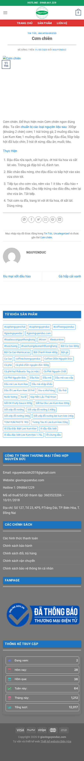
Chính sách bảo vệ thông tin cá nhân (28, 568)
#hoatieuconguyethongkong (19, 339)
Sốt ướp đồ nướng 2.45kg (41, 409)
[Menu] (5, 12)
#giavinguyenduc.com (39, 333)
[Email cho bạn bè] (45, 219)
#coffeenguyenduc (63, 326)
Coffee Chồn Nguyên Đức (58, 358)
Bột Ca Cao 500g (70, 346)
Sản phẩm (45, 23)
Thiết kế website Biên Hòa (55, 741)
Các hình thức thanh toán (20, 538)
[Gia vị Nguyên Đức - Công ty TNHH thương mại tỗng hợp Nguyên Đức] (42, 13)
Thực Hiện (10, 151)
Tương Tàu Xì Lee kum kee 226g (50, 422)
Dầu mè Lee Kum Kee (16, 384)
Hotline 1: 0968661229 (18, 487)
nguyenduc (59, 50)
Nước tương (10, 396)
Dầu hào (34, 377)
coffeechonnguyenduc (28, 358)
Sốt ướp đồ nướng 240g (17, 415)
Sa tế (24, 396)
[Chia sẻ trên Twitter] (38, 219)
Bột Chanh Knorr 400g (45, 352)
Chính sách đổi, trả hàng (20, 553)
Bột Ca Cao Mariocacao (17, 352)
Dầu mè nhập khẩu (42, 384)
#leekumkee (57, 339)
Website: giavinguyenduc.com (23, 480)
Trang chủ (25, 23)
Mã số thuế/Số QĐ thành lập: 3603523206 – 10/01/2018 (33, 497)
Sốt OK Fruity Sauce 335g (18, 403)
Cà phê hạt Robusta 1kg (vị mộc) (22, 371)
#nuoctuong (10, 346)
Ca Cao (8, 358)
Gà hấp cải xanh (70, 276)
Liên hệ (62, 23)
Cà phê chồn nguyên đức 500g (32, 364)
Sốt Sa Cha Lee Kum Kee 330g (52, 403)
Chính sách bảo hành (17, 546)
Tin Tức (32, 33)
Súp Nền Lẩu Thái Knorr (43, 396)
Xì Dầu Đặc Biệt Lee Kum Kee (20, 428)
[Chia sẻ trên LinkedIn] (59, 219)
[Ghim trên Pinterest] (52, 219)
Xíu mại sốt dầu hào (17, 276)
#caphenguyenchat (14, 326)
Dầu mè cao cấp (64, 377)
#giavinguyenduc (13, 333)
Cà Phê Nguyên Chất (55, 371)
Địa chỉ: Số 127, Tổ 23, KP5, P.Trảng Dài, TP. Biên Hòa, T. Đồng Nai (41, 510)
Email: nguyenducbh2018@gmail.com (29, 472)
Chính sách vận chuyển (19, 561)
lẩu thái (63, 390)
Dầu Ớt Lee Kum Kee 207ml (19, 390)
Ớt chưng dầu (53, 434)
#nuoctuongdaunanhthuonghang (39, 346)
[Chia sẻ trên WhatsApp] (24, 219)
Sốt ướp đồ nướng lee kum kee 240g (53, 415)
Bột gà (64, 352)
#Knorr (42, 339)
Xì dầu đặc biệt (48, 428)
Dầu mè (47, 377)
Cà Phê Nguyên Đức (15, 377)
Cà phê (8, 364)
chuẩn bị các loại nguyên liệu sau (44, 127)
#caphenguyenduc (39, 326)
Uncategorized (47, 33)
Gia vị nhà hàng (46, 390)
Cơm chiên (46, 237)
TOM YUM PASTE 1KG (16, 422)
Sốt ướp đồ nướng (14, 409)
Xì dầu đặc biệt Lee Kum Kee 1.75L (23, 434)
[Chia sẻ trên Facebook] (31, 219)
